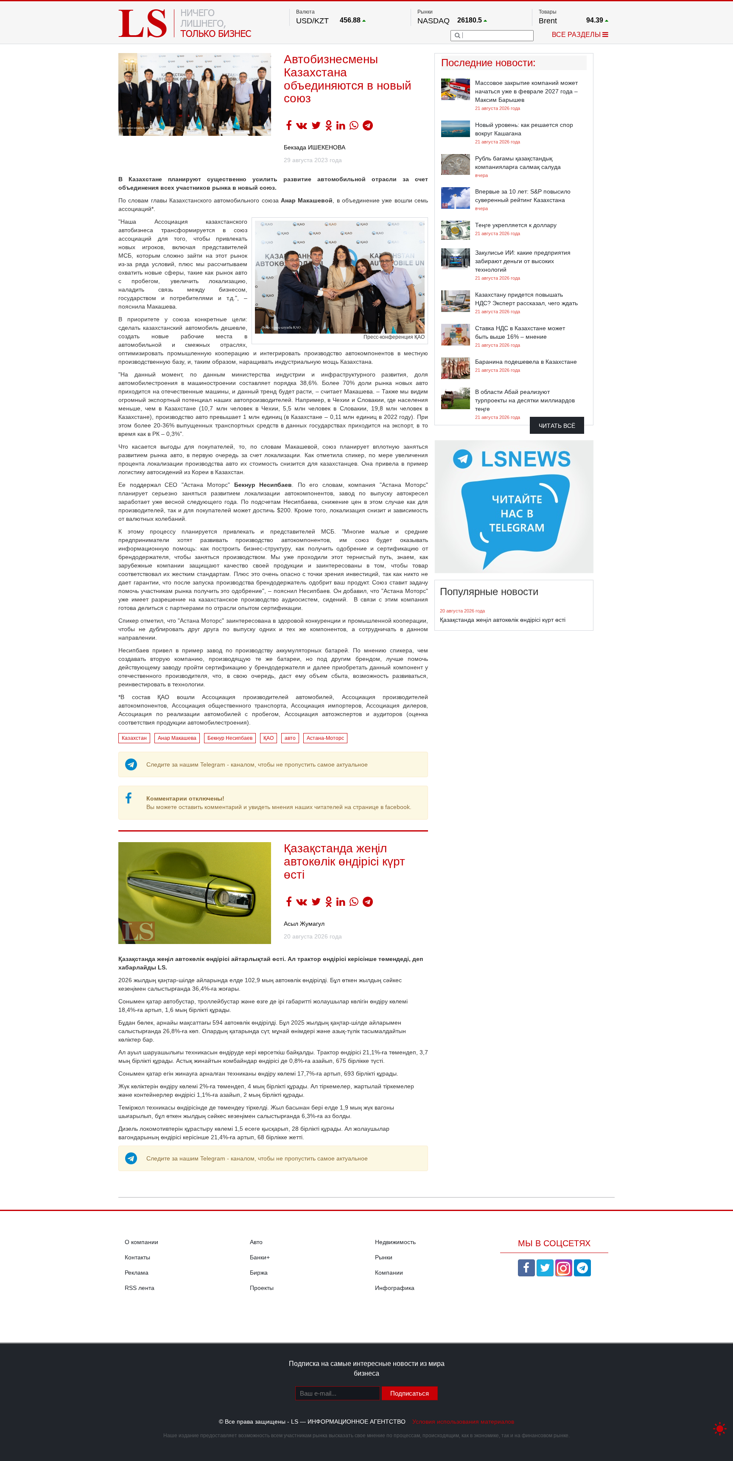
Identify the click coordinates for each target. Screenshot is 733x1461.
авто (290, 738)
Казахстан (134, 738)
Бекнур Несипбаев (229, 738)
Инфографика (394, 1287)
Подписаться (409, 1393)
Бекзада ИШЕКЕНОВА (314, 147)
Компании (389, 1272)
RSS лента (139, 1287)
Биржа (259, 1272)
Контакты (137, 1257)
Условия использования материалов (463, 1421)
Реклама (136, 1272)
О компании (141, 1242)
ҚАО (268, 738)
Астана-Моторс (325, 738)
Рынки (383, 1257)
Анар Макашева (177, 738)
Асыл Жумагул (304, 923)
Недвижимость (395, 1242)
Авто (256, 1242)
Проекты (262, 1287)
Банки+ (260, 1257)
